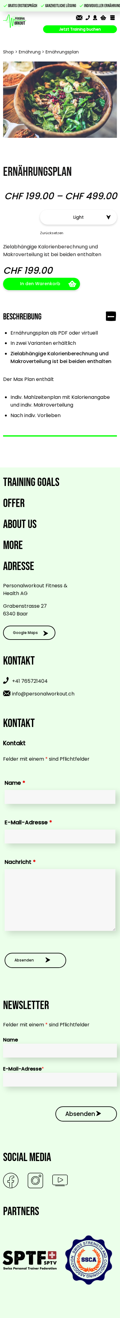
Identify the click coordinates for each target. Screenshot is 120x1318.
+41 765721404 (30, 681)
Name (15, 783)
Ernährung (30, 52)
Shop (8, 52)
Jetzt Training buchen (80, 29)
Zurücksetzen (51, 232)
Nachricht (20, 862)
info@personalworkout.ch (43, 693)
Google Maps (25, 632)
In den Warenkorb (40, 284)
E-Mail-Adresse (28, 822)
